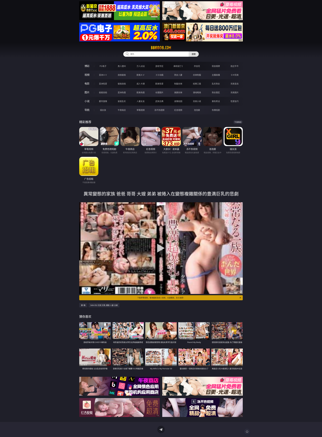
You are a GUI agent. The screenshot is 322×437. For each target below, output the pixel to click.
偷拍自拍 (122, 83)
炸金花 (197, 66)
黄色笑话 (216, 101)
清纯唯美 (197, 92)
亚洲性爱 (103, 83)
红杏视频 (178, 110)
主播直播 (216, 75)
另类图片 (235, 92)
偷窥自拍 (103, 92)
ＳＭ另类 (235, 75)
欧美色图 (141, 92)
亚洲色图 (122, 92)
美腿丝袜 (178, 92)
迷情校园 (178, 101)
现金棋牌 (216, 66)
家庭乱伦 (122, 101)
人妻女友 (141, 101)
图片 (87, 92)
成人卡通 (141, 83)
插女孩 (103, 110)
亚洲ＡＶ (103, 75)
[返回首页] (247, 431)
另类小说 (197, 101)
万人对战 (141, 66)
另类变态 (235, 83)
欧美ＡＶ (141, 75)
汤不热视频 (159, 110)
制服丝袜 (178, 83)
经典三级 (197, 83)
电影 (87, 83)
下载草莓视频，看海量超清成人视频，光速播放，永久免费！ (161, 297)
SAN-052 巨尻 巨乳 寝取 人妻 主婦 (104, 305)
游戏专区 (159, 66)
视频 (87, 75)
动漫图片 (159, 92)
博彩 (87, 66)
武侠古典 (159, 101)
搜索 (194, 54)
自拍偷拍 (122, 75)
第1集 (83, 305)
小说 (87, 101)
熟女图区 (216, 92)
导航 (87, 110)
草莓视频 (141, 110)
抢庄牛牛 (235, 66)
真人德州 (122, 66)
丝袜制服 (197, 75)
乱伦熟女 (216, 83)
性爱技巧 (235, 101)
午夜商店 (122, 110)
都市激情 (103, 101)
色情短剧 (216, 110)
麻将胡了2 (178, 66)
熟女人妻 (178, 75)
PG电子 (103, 66)
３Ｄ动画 (159, 75)
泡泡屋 (197, 110)
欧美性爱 (159, 83)
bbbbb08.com (161, 47)
